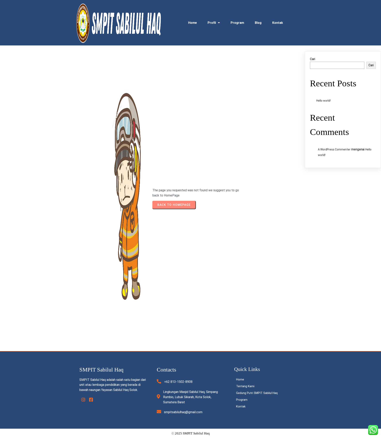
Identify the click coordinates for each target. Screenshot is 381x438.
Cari (312, 59)
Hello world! (323, 100)
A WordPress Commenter (334, 149)
